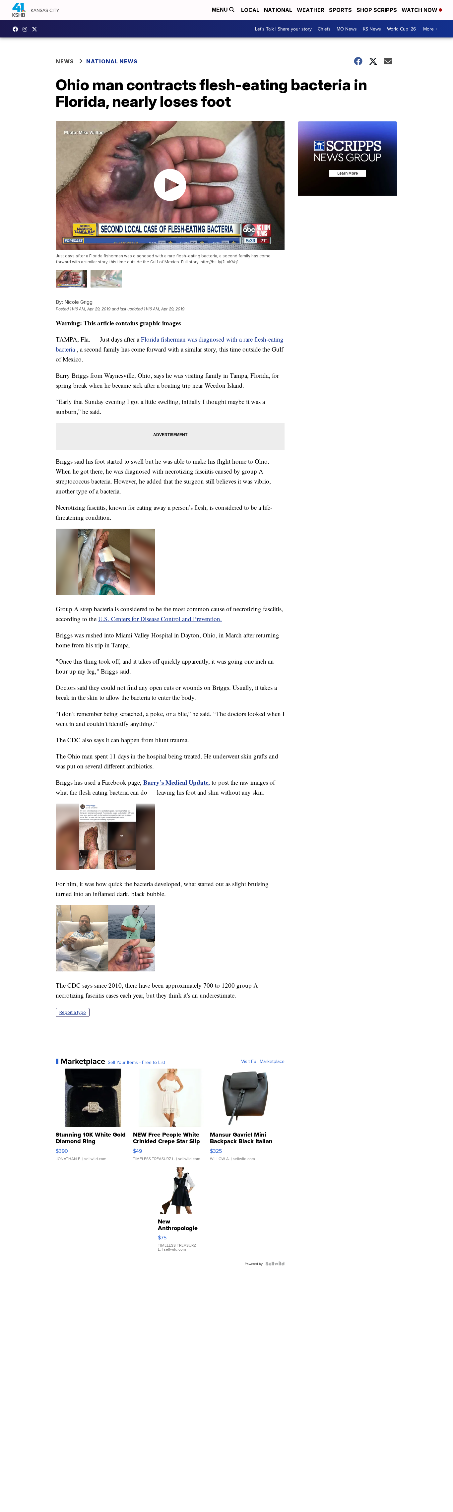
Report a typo (72, 1012)
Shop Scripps (376, 10)
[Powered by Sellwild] (275, 1263)
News (65, 61)
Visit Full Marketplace (263, 1061)
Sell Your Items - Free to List (136, 1062)
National (278, 10)
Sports (340, 10)
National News (112, 61)
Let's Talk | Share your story (283, 29)
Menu (220, 10)
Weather (310, 10)
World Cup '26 (401, 29)
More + (430, 29)
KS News (372, 29)
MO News (347, 29)
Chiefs (324, 29)
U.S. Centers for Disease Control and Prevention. (160, 619)
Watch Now (420, 10)
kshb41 (17, 29)
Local (250, 10)
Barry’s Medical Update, (176, 782)
